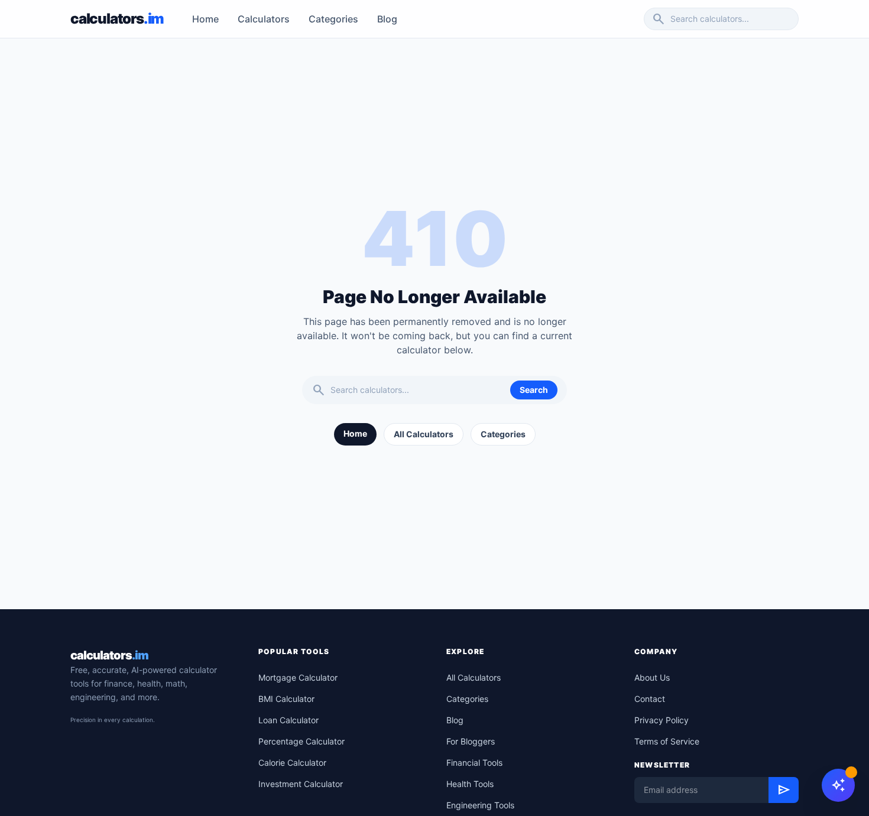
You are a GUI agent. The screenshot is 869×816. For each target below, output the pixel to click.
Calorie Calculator (292, 763)
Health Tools (470, 784)
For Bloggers (470, 741)
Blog (387, 19)
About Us (652, 677)
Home (205, 19)
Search (534, 390)
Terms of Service (666, 741)
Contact (649, 699)
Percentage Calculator (301, 741)
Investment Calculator (300, 784)
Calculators (264, 19)
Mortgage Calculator (298, 677)
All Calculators (423, 434)
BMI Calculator (286, 699)
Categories (333, 19)
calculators (109, 655)
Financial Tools (474, 763)
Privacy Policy (661, 720)
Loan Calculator (288, 720)
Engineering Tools (480, 805)
